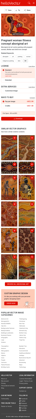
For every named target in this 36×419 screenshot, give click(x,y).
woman (28, 56)
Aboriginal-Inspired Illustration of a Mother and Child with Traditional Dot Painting (9, 234)
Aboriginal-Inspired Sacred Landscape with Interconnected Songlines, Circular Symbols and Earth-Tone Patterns (8, 209)
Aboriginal (5, 56)
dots (19, 61)
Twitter (23, 401)
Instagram (24, 406)
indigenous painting (8, 61)
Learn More (32, 66)
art (13, 56)
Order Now (11, 303)
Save (9, 10)
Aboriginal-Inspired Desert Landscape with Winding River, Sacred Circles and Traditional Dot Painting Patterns (25, 143)
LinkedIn (23, 410)
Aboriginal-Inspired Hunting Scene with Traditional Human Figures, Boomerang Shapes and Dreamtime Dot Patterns (8, 184)
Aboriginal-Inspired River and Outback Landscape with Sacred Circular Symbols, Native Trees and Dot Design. (8, 144)
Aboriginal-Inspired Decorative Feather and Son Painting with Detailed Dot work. (26, 180)
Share (28, 10)
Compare (32, 97)
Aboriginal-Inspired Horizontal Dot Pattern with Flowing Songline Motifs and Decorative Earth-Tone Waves (26, 168)
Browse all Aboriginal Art (18, 284)
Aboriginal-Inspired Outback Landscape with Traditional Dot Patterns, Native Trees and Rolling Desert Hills (26, 209)
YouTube (24, 408)
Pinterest (24, 403)
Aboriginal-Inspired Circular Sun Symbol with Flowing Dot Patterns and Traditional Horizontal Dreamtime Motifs (9, 168)
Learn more (8, 76)
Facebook (24, 399)
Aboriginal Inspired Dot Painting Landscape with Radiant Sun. (25, 259)
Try (19, 10)
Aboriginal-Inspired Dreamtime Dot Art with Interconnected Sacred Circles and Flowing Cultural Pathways (26, 235)
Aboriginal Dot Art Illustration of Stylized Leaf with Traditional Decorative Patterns (9, 260)
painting (20, 56)
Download (18, 119)
